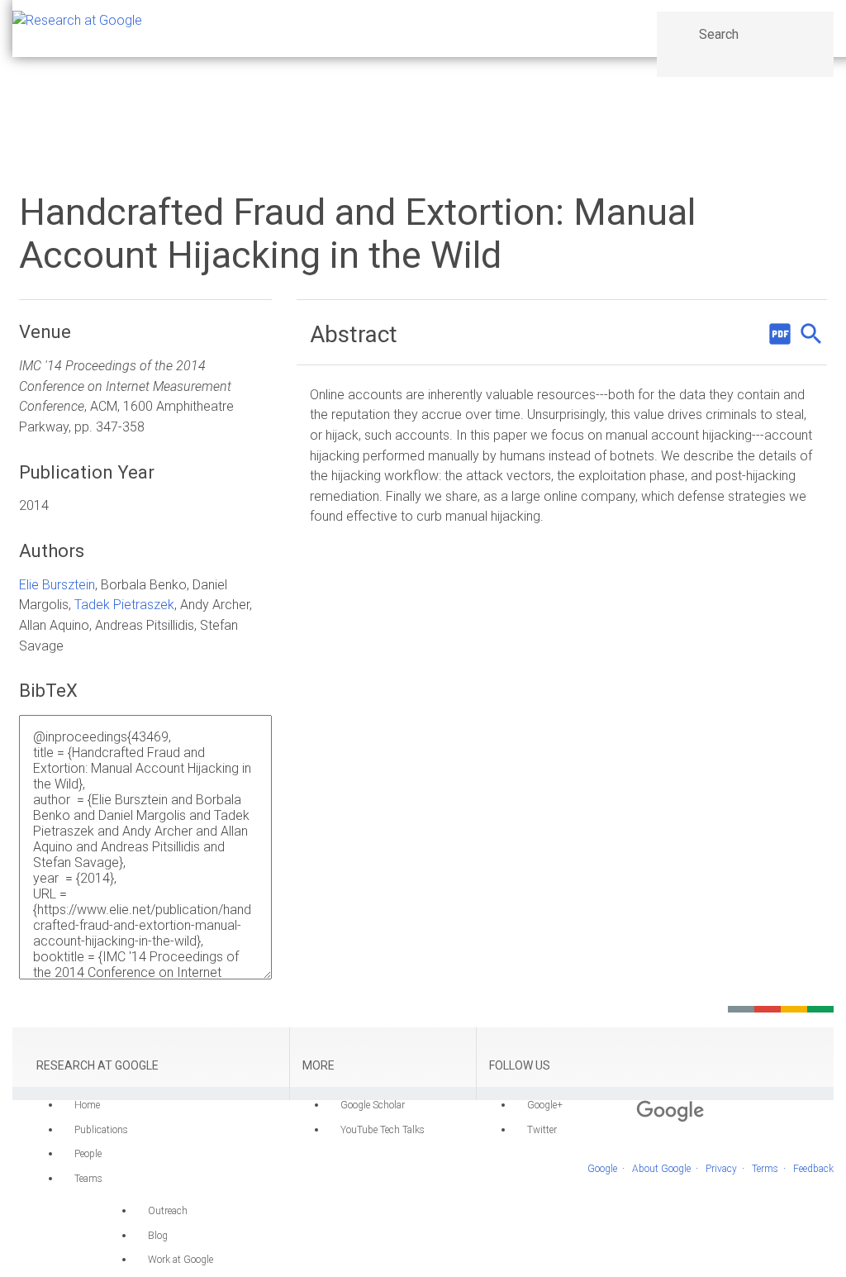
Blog (158, 1235)
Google (602, 1169)
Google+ (545, 1105)
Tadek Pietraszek (124, 604)
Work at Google (180, 1259)
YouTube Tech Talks (382, 1130)
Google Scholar (372, 1105)
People (88, 1154)
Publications (101, 1130)
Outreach (168, 1211)
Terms (765, 1169)
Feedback (813, 1169)
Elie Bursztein (57, 585)
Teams (88, 1178)
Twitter (542, 1130)
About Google (661, 1169)
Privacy (721, 1169)
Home (87, 1105)
